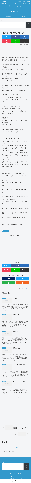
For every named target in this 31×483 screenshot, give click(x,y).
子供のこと (5, 230)
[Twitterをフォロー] (22, 278)
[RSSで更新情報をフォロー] (22, 282)
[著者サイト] (8, 278)
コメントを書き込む (15, 447)
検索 (1, 20)
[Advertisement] (15, 50)
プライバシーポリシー (15, 476)
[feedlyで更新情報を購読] (8, 282)
